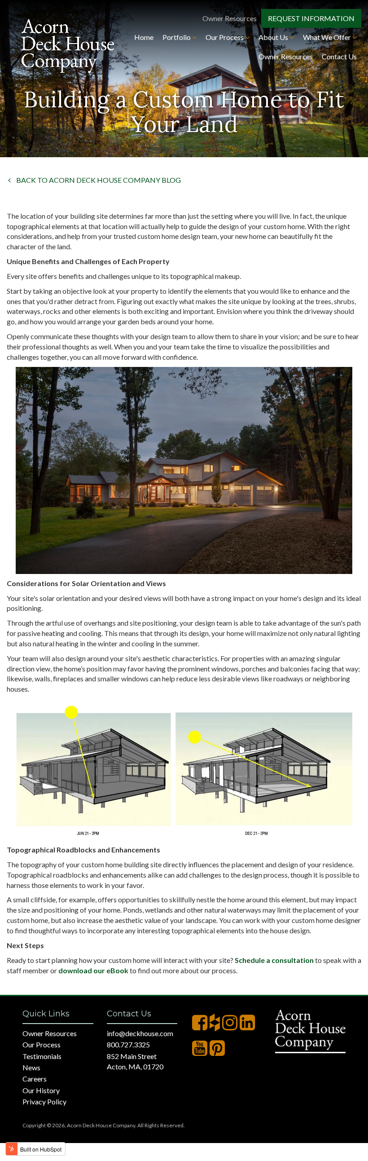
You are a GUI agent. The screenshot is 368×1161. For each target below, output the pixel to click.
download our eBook (93, 970)
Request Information (311, 18)
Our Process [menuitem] (225, 37)
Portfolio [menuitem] (177, 37)
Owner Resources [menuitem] (285, 56)
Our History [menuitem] (41, 1090)
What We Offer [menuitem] (327, 37)
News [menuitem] (31, 1067)
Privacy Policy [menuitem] (44, 1101)
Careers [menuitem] (34, 1078)
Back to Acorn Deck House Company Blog (94, 180)
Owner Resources (229, 18)
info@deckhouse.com (140, 1033)
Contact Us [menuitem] (339, 56)
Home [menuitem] (143, 37)
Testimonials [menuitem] (41, 1056)
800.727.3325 (128, 1044)
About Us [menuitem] (273, 37)
